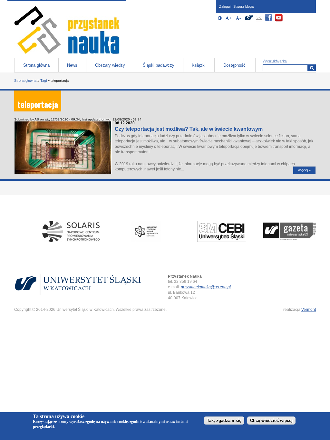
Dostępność (234, 65)
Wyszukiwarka (275, 61)
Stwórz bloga (243, 6)
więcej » (304, 170)
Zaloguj (224, 6)
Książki (199, 65)
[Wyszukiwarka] (312, 67)
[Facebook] (269, 20)
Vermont (308, 309)
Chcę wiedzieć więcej (271, 420)
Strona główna (36, 65)
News (72, 65)
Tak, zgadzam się (224, 420)
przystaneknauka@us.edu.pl (206, 287)
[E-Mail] (259, 20)
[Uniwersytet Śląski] (249, 20)
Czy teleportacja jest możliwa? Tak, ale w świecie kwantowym (189, 129)
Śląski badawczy (158, 65)
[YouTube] (279, 20)
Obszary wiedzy (110, 65)
